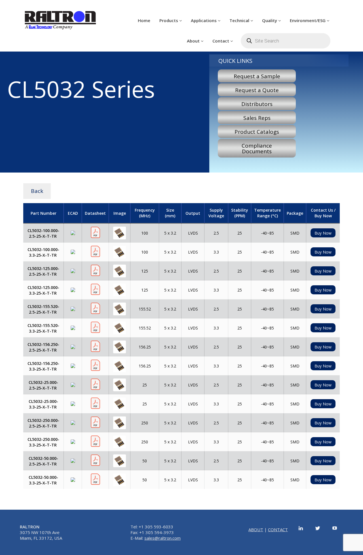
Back (37, 191)
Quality (270, 20)
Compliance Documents (257, 148)
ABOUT (255, 529)
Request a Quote (257, 90)
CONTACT (278, 529)
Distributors (257, 104)
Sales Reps (257, 118)
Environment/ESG (308, 20)
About (194, 41)
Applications (204, 20)
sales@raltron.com (162, 538)
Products (169, 20)
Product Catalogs (257, 131)
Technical (239, 20)
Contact (221, 41)
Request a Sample (257, 76)
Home (144, 20)
